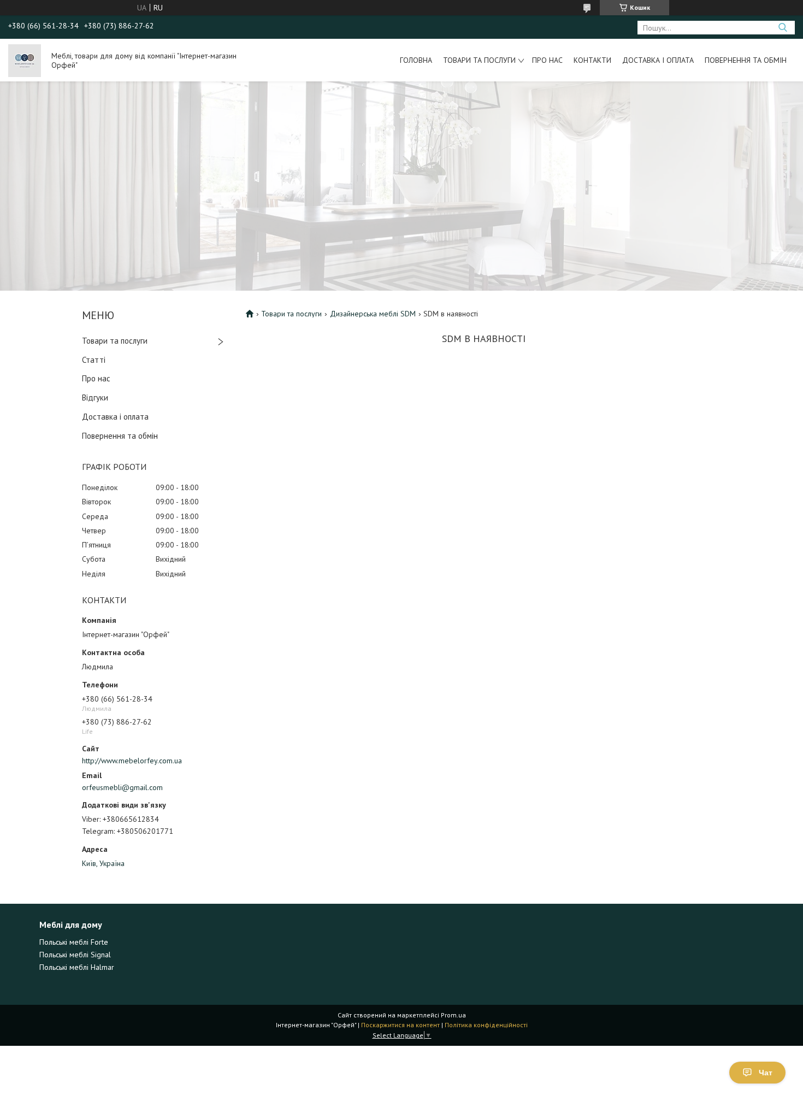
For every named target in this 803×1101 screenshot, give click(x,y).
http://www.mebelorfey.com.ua (132, 761)
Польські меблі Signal (75, 954)
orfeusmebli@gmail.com (122, 787)
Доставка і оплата (658, 60)
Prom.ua (453, 1015)
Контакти (592, 60)
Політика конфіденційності (486, 1025)
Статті (93, 360)
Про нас (547, 60)
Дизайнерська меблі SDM (373, 313)
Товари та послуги (479, 60)
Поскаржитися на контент (400, 1025)
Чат (765, 1072)
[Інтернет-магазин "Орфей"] (24, 60)
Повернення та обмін (746, 60)
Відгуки (95, 397)
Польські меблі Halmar (76, 967)
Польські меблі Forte (73, 942)
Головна (416, 60)
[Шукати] (782, 27)
